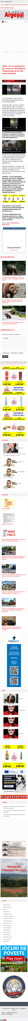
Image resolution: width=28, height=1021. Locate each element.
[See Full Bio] (18, 250)
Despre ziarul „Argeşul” (7, 1014)
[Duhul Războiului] (10, 483)
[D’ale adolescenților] (10, 722)
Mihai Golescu (6, 932)
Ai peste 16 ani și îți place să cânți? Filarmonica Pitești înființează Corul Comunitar (11, 628)
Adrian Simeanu (7, 907)
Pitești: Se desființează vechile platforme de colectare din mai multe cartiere (14, 575)
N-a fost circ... (21, 461)
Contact (3, 4)
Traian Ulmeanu (7, 939)
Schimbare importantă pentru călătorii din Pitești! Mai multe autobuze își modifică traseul (13, 558)
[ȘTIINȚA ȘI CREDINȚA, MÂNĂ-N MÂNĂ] (10, 698)
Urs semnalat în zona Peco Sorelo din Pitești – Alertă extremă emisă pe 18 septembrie (12, 301)
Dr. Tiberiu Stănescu (8, 918)
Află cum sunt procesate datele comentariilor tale (13, 364)
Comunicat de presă (7, 524)
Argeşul (5, 909)
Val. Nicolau (6, 941)
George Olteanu (10, 76)
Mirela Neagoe (6, 934)
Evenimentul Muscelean (10, 224)
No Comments (5, 77)
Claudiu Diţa (6, 911)
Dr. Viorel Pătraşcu (7, 921)
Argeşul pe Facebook (12, 1012)
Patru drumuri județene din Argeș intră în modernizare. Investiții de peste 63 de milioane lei (13, 610)
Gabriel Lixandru (7, 925)
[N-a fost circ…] (10, 461)
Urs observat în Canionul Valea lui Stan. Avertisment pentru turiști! (13, 323)
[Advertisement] (14, 38)
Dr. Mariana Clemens (8, 916)
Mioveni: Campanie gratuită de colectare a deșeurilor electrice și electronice (13, 592)
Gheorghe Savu (7, 930)
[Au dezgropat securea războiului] (10, 471)
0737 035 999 (11, 4)
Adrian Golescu (7, 904)
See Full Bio (13, 250)
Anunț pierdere (6, 508)
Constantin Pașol (7, 914)
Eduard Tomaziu (7, 923)
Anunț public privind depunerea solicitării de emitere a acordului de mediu (14, 540)
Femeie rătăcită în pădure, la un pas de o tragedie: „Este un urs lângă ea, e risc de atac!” (13, 279)
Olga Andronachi (7, 937)
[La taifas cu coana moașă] (10, 733)
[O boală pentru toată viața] (10, 710)
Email (24, 77)
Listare (19, 77)
